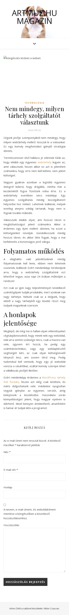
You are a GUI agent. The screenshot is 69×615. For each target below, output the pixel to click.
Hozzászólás (11, 525)
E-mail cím (11, 469)
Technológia (34, 102)
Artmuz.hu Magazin (34, 17)
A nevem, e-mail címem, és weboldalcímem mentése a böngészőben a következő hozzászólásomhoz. (30, 514)
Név (7, 452)
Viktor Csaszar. (52, 608)
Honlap (8, 487)
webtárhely (44, 162)
